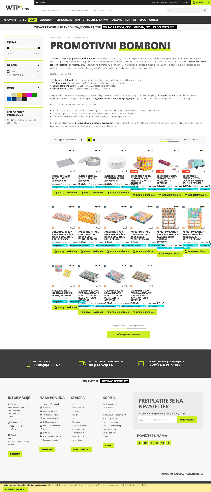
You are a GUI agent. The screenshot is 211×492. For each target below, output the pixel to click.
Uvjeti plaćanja (108, 408)
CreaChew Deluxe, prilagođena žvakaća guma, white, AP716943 (193, 217)
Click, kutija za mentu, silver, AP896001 (89, 161)
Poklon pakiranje (49, 422)
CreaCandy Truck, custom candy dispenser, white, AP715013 (193, 161)
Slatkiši (67, 38)
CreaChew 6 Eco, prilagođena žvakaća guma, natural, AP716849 (115, 217)
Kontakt (15, 454)
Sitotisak (74, 404)
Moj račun (155, 2)
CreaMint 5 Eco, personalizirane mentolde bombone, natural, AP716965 (141, 276)
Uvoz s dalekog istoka (51, 436)
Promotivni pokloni (50, 415)
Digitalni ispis (76, 440)
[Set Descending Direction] (81, 139)
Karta (108, 445)
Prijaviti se (173, 2)
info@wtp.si (105, 10)
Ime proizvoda (68, 140)
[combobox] (187, 10)
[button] (41, 2)
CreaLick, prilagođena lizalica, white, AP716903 (63, 276)
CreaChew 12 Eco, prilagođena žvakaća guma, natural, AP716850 (63, 217)
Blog (44, 429)
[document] (105, 488)
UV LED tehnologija (78, 436)
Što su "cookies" (109, 433)
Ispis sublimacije (78, 429)
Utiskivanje (75, 422)
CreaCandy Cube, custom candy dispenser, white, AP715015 (141, 161)
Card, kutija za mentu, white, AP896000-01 (63, 161)
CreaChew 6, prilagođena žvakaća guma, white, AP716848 (141, 217)
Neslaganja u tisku (110, 422)
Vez (72, 419)
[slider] (8, 48)
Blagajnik (164, 2)
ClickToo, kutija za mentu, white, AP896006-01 (115, 161)
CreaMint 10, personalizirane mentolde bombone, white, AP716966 (115, 276)
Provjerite (47, 449)
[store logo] (17, 7)
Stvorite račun (183, 2)
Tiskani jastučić (77, 408)
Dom (52, 38)
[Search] (205, 10)
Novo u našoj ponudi (50, 404)
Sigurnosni (107, 411)
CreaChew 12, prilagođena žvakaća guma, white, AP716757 (89, 217)
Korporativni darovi (50, 411)
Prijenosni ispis (77, 411)
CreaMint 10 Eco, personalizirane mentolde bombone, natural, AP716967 (89, 276)
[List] (94, 139)
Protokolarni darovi (50, 419)
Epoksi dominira (77, 433)
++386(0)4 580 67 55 (50, 10)
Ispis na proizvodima (51, 426)
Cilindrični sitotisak (79, 426)
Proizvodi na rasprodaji (112, 426)
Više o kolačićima (140, 485)
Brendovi (46, 408)
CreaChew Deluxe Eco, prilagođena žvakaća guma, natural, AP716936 (167, 217)
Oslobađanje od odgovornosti (114, 415)
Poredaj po (58, 140)
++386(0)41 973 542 (78, 10)
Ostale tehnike (81, 449)
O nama (106, 436)
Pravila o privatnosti (111, 419)
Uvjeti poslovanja (109, 404)
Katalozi (46, 433)
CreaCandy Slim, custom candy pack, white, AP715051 (167, 161)
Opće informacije (109, 429)
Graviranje (75, 415)
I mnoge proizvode (50, 440)
